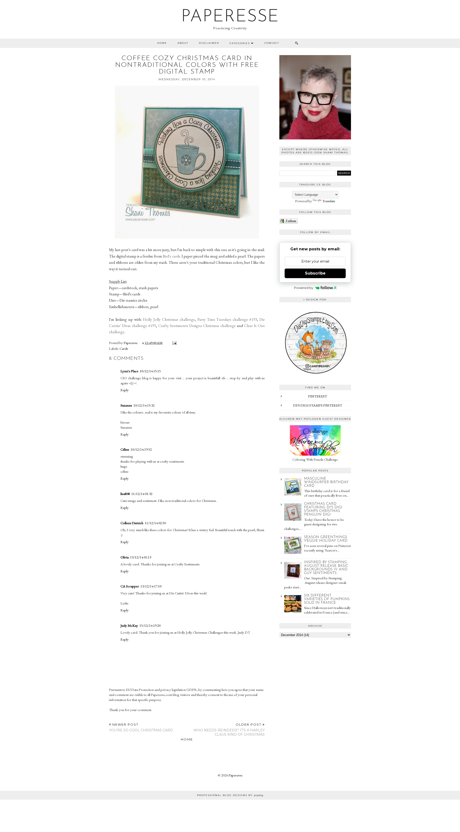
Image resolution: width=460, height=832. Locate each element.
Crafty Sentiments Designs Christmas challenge (197, 325)
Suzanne (126, 405)
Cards (124, 348)
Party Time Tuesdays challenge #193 (227, 319)
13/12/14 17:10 (150, 586)
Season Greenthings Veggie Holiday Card (325, 539)
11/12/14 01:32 (141, 493)
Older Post (229, 730)
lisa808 (125, 493)
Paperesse (230, 17)
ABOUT (183, 43)
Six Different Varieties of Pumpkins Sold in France (327, 599)
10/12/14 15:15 (150, 371)
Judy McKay (129, 625)
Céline (125, 449)
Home (162, 43)
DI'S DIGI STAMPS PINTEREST (317, 405)
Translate (328, 201)
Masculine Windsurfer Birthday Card (326, 482)
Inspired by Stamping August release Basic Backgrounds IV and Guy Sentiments (326, 568)
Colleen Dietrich (132, 523)
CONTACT (271, 43)
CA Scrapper (130, 586)
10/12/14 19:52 (141, 449)
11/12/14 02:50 (155, 523)
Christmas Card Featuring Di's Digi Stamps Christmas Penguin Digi (323, 509)
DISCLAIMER (209, 43)
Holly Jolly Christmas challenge (169, 319)
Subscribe (315, 273)
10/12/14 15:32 (144, 405)
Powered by (303, 288)
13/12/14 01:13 (140, 557)
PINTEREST (317, 396)
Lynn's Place (129, 371)
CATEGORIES (240, 43)
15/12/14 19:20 (150, 625)
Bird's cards (171, 256)
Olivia (125, 557)
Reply (125, 390)
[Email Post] (173, 342)
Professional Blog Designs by (230, 795)
